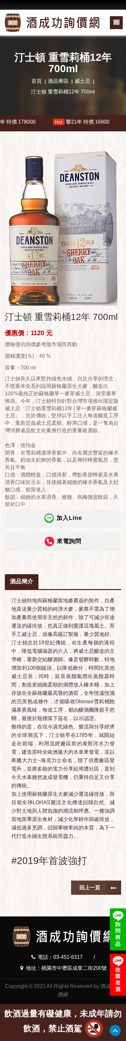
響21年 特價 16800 (59, 122)
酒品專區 (58, 81)
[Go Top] (115, 1030)
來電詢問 (69, 541)
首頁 (36, 81)
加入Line (69, 518)
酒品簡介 (21, 581)
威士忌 (82, 81)
